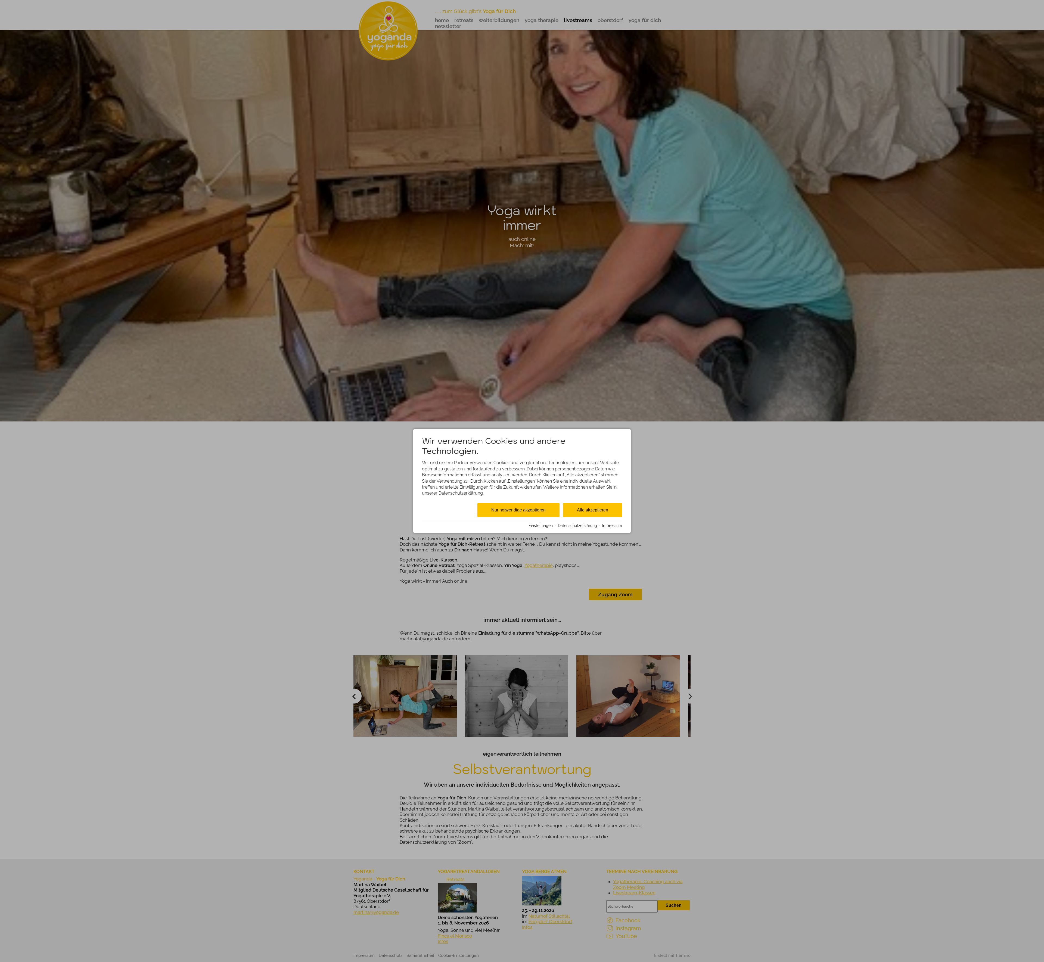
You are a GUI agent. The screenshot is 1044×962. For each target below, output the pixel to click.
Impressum (612, 525)
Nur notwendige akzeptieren (518, 510)
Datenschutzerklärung (577, 525)
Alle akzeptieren (592, 510)
